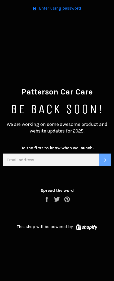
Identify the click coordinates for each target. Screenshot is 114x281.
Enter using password (59, 8)
